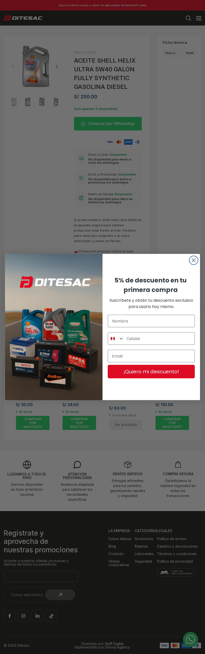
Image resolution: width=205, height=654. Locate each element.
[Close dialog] (193, 260)
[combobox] (116, 339)
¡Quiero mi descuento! (151, 371)
